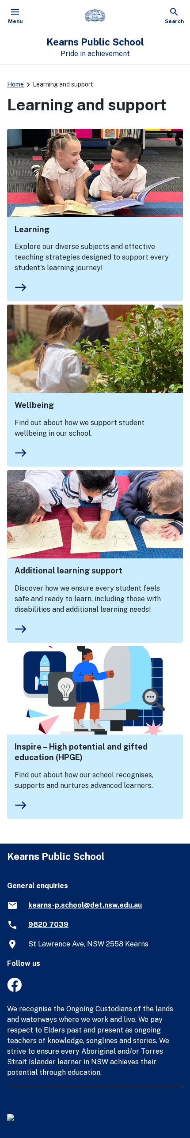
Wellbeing (34, 405)
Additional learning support (68, 570)
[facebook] (14, 989)
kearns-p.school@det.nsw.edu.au (85, 905)
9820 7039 (48, 924)
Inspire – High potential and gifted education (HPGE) (81, 752)
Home (15, 84)
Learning (32, 229)
